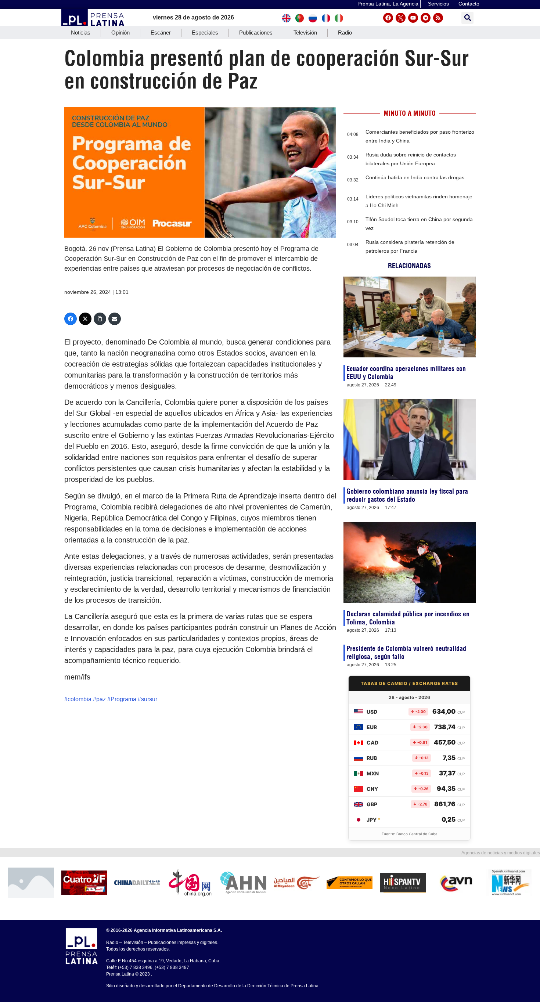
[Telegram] (426, 18)
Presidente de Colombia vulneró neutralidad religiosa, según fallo (406, 652)
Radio (345, 32)
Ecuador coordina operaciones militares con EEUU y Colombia (406, 372)
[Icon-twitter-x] (401, 18)
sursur (149, 699)
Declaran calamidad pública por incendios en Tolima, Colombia (407, 618)
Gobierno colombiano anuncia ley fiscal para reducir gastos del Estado (407, 495)
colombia (79, 699)
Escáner (161, 32)
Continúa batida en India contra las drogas (415, 177)
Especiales (205, 32)
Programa (123, 699)
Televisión (305, 32)
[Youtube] (413, 18)
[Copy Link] (100, 319)
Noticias (80, 32)
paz (101, 699)
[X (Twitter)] (85, 319)
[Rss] (438, 18)
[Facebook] (388, 18)
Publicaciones (256, 32)
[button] (467, 18)
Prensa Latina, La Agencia (387, 4)
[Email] (114, 319)
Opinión (120, 32)
